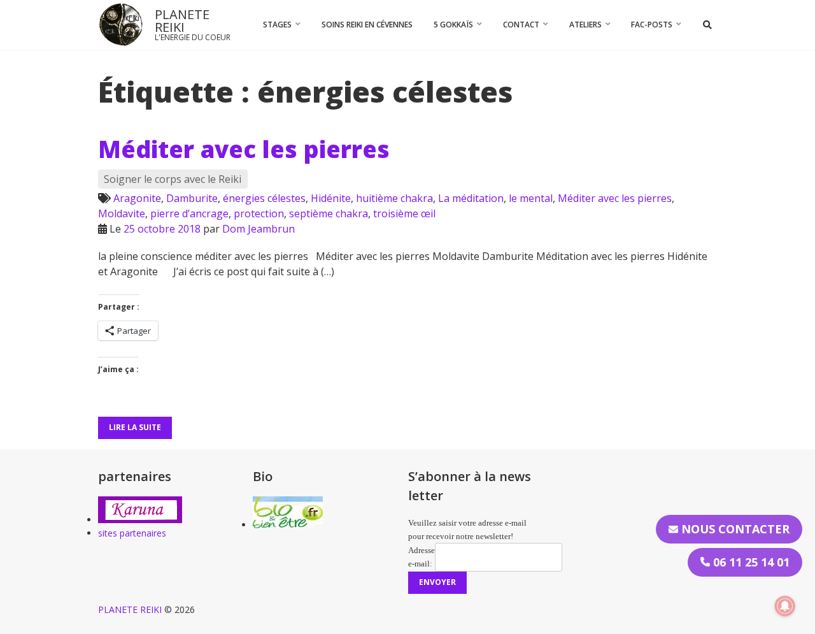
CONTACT (521, 24)
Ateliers (585, 24)
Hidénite (331, 198)
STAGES (277, 24)
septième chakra (328, 213)
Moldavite (121, 213)
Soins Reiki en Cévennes (367, 24)
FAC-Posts (651, 24)
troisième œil (404, 213)
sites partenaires (132, 533)
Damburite (192, 198)
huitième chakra (394, 198)
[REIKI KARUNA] (140, 520)
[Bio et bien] (288, 525)
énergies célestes (264, 198)
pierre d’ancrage (189, 213)
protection (259, 213)
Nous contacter (734, 529)
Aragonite (137, 198)
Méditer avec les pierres (244, 149)
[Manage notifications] (785, 606)
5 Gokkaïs (453, 24)
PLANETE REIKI (182, 21)
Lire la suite (135, 427)
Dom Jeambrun (258, 229)
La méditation (471, 198)
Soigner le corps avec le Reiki (172, 179)
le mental (531, 198)
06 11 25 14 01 (750, 562)
